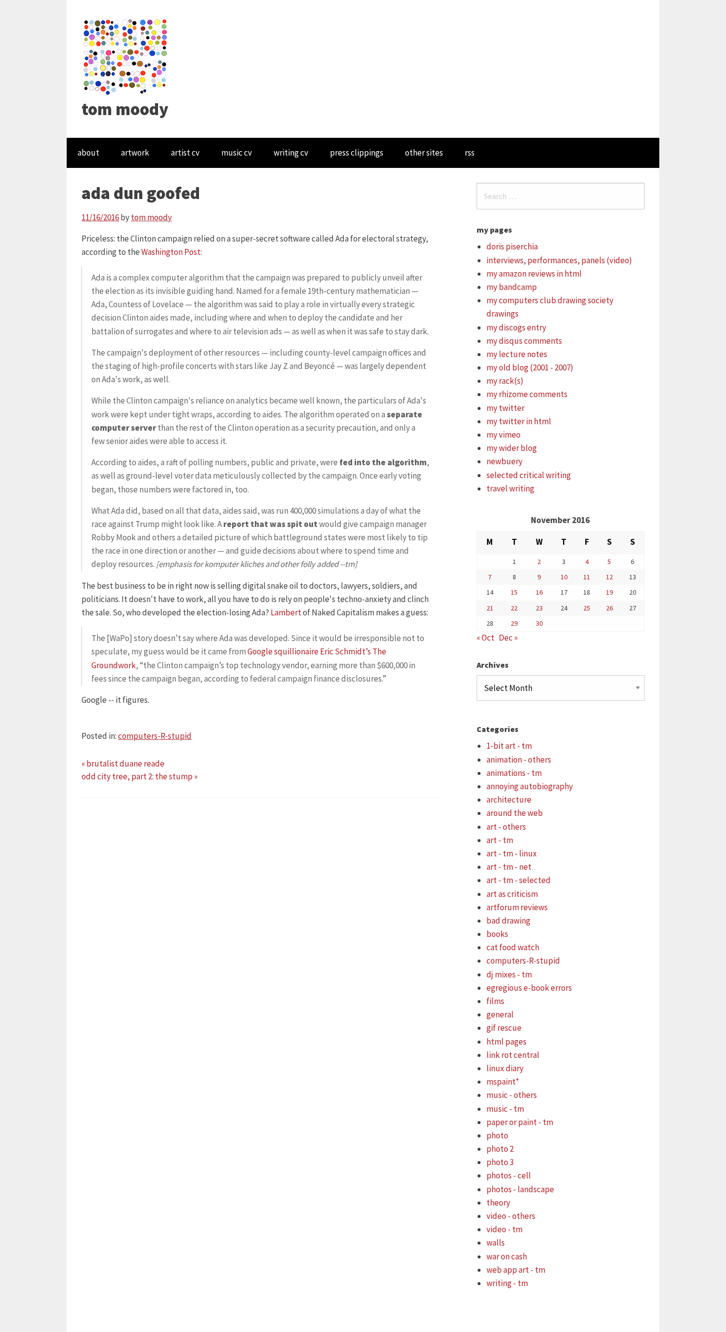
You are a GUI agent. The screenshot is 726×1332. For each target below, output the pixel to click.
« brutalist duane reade (122, 763)
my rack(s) (505, 380)
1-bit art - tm (509, 745)
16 (539, 592)
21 (489, 608)
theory (498, 1202)
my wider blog (511, 448)
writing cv (291, 152)
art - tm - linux (511, 853)
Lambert (286, 612)
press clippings (356, 152)
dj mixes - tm (509, 974)
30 (539, 623)
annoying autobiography (529, 786)
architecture (508, 799)
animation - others (518, 759)
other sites (424, 152)
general (500, 1014)
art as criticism (512, 893)
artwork (135, 152)
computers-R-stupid (155, 735)
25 (586, 608)
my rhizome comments (526, 394)
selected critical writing (528, 475)
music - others (511, 1095)
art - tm (499, 840)
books (497, 933)
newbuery (504, 461)
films (495, 1001)
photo (497, 1135)
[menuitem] (88, 153)
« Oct (485, 637)
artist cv (185, 152)
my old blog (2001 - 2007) (529, 367)
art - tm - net (508, 866)
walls (495, 1242)
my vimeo (503, 434)
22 (514, 608)
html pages (506, 1041)
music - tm (505, 1108)
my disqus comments (524, 340)
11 (586, 576)
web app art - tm (515, 1269)
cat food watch (512, 947)
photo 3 (500, 1162)
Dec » (508, 637)
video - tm (504, 1229)
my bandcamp (511, 287)
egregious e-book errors (529, 987)
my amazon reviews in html (534, 273)
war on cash (506, 1256)
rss (470, 152)
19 (609, 592)
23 (539, 608)
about (88, 152)
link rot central (512, 1054)
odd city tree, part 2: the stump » (139, 776)
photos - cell (508, 1175)
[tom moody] (125, 55)
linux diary (505, 1068)
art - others (506, 826)
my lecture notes (516, 354)
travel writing (510, 488)
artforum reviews (517, 907)
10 (564, 576)
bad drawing (508, 920)
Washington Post (171, 251)
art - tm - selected (518, 880)
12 (609, 576)
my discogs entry (516, 327)
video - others (510, 1216)
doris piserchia (512, 246)
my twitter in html (518, 421)
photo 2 (500, 1148)
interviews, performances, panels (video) (559, 260)
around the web (514, 812)
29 (514, 623)
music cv (236, 152)
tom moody (124, 109)
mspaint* (502, 1081)
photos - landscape (520, 1189)
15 (514, 592)
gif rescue (504, 1027)
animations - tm (514, 772)
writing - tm (507, 1283)
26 (609, 608)
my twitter (505, 408)
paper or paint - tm (519, 1122)
